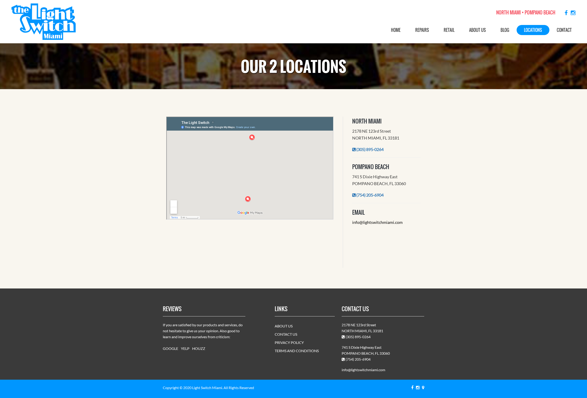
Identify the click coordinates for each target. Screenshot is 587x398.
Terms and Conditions (297, 351)
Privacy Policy (289, 342)
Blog (505, 30)
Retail (449, 30)
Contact (564, 30)
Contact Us (286, 334)
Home (396, 30)
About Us (477, 30)
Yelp (185, 348)
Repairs (422, 30)
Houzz (198, 348)
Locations (533, 30)
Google (170, 348)
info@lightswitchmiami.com (377, 222)
